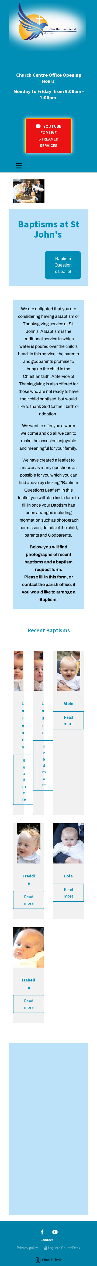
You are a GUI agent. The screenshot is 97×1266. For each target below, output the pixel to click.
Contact (47, 1239)
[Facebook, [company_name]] (42, 1232)
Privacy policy (27, 1248)
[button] (48, 135)
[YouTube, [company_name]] (55, 1232)
